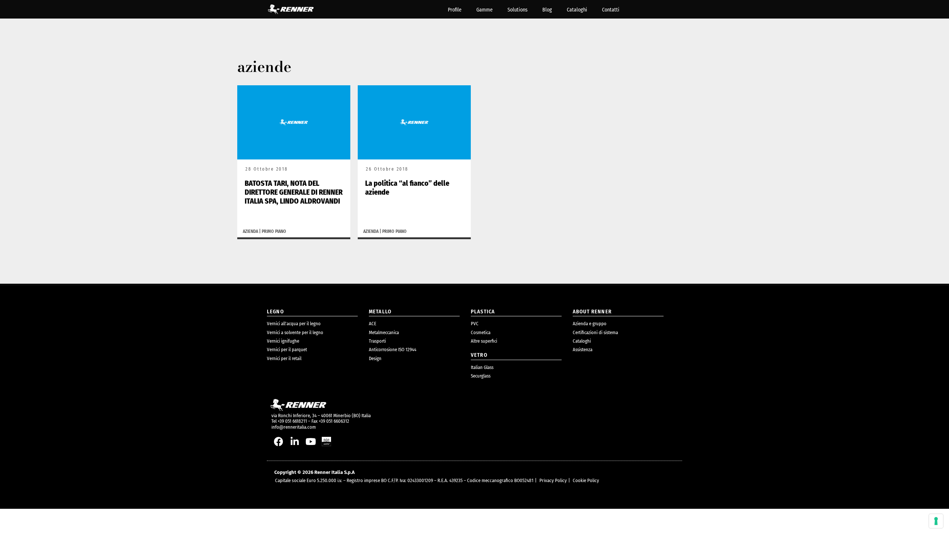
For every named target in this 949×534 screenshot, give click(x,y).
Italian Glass (482, 367)
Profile (455, 10)
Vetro (479, 355)
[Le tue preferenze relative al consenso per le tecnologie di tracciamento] (936, 521)
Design (375, 358)
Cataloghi (577, 10)
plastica (483, 312)
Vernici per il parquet (287, 349)
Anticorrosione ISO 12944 (392, 349)
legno (275, 312)
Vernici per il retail (284, 358)
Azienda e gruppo (589, 323)
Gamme (484, 10)
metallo (380, 312)
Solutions (517, 10)
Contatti (610, 10)
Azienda (250, 231)
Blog (547, 10)
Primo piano (274, 231)
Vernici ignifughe (283, 341)
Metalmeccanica (384, 332)
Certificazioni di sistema (595, 332)
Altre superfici (484, 341)
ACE (372, 323)
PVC (475, 323)
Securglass (480, 376)
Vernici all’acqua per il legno (294, 323)
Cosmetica (480, 332)
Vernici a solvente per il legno (295, 332)
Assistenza (582, 349)
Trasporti (377, 341)
